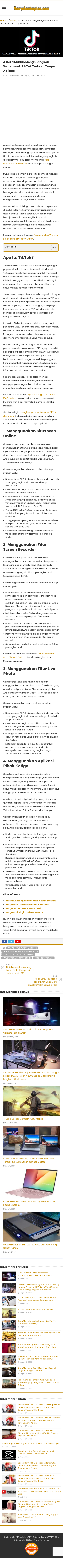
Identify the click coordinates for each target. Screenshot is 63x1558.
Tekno (13, 20)
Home (5, 20)
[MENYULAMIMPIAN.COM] (31, 8)
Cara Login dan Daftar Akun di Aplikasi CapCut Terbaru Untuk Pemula (36, 1452)
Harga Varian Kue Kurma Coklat (24, 908)
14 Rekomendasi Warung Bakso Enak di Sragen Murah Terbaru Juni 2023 (20, 969)
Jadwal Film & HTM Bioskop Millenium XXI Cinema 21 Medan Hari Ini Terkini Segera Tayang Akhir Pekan (37, 1465)
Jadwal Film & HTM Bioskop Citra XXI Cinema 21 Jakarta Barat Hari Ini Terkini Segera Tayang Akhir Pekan (39, 1420)
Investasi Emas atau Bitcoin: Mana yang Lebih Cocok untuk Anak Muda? (39, 1334)
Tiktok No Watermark (44, 958)
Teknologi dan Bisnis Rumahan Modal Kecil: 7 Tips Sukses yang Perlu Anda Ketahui (39, 1357)
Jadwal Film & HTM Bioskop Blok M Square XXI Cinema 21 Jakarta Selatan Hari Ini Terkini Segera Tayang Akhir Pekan (39, 1407)
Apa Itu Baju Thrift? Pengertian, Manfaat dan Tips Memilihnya (30, 1443)
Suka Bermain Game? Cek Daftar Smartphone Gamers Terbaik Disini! (35, 1274)
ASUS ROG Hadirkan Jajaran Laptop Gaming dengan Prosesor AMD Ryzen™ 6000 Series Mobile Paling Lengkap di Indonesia (31, 1076)
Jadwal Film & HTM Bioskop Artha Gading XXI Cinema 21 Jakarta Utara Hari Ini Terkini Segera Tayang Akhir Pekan (39, 1504)
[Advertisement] (31, 110)
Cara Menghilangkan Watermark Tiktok (20, 951)
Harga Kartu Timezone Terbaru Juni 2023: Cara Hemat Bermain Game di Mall (42, 980)
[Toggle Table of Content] (52, 247)
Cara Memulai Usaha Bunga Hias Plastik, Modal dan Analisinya (37, 1322)
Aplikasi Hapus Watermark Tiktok (22, 948)
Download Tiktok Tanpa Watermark (18, 954)
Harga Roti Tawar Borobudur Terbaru (27, 904)
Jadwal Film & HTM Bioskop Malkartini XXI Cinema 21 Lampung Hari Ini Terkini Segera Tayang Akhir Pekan (38, 1433)
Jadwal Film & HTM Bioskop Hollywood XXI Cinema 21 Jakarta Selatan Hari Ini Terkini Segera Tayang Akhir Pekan (37, 1478)
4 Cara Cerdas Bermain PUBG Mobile (23, 1118)
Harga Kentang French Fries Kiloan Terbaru (31, 900)
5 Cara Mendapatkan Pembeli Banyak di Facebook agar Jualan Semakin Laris (37, 1298)
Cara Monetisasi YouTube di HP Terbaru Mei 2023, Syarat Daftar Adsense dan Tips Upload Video (39, 1491)
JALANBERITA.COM (50, 1537)
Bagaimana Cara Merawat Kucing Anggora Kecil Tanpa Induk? (38, 1515)
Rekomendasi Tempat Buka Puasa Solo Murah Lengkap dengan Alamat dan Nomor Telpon (38, 1382)
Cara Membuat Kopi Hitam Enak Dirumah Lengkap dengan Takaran (37, 1369)
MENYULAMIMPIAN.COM (27, 1537)
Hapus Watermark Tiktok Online (17, 958)
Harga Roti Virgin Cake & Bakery (24, 912)
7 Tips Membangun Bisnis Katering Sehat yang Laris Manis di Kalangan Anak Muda (37, 1345)
